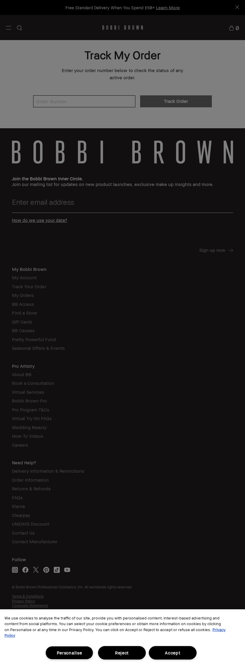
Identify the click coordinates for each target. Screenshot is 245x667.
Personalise (69, 652)
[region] (122, 638)
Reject (122, 652)
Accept (172, 652)
